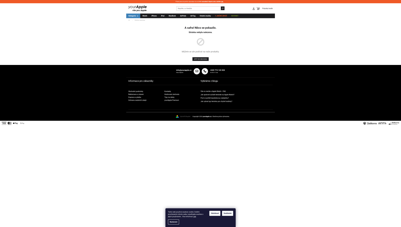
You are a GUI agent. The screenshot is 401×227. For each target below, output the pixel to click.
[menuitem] (133, 16)
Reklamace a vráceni (136, 94)
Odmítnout (215, 213)
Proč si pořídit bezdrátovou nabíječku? (215, 98)
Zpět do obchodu (200, 59)
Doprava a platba (134, 97)
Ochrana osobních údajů (137, 100)
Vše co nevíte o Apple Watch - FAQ (213, 91)
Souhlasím (228, 213)
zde (194, 217)
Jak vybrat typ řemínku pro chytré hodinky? (216, 101)
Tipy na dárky (169, 97)
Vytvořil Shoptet (185, 116)
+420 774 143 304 (217, 70)
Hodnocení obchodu (171, 94)
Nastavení (173, 222)
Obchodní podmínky (135, 91)
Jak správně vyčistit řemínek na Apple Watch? (217, 95)
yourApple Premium (171, 100)
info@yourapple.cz (184, 70)
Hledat (223, 8)
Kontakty (167, 91)
